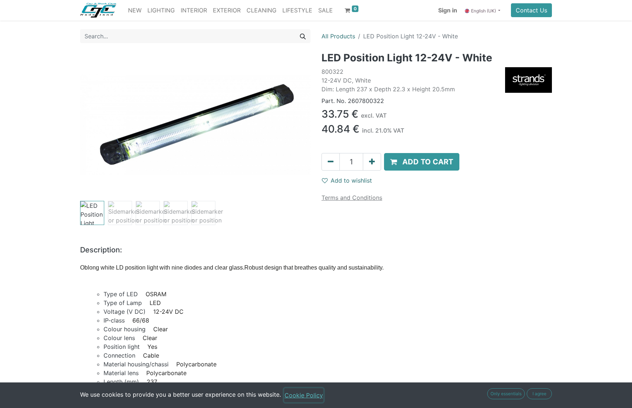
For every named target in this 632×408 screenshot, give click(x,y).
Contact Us (531, 10)
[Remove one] (330, 162)
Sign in (447, 10)
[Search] (303, 36)
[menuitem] (134, 10)
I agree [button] (539, 393)
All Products (338, 36)
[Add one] (372, 162)
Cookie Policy (304, 395)
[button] (97, 125)
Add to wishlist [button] (351, 180)
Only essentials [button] (506, 393)
